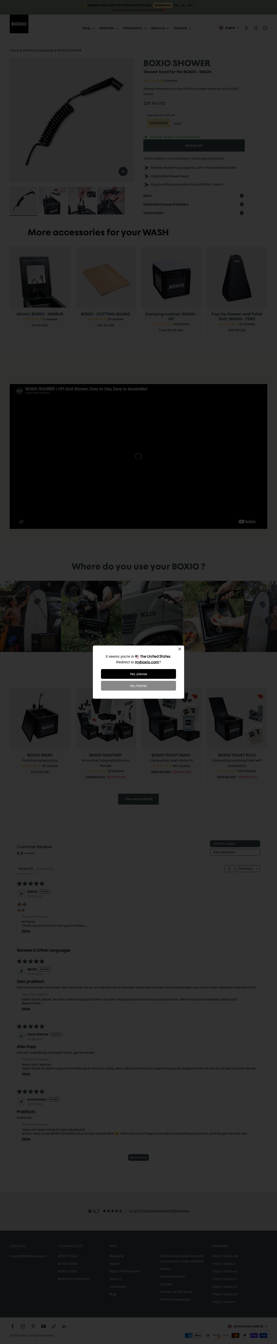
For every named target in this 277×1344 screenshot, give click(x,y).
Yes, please (138, 674)
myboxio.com (147, 662)
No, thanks (138, 686)
